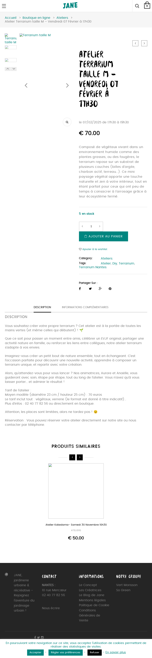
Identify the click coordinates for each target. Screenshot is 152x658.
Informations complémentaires (85, 307)
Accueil (10, 17)
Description (42, 307)
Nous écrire (51, 608)
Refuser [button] (94, 652)
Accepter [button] (35, 652)
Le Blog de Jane (91, 595)
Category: (86, 258)
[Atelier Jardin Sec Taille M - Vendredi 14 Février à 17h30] (144, 43)
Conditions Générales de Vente (89, 615)
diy (114, 263)
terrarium (126, 263)
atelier (106, 263)
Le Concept (88, 585)
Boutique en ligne (36, 17)
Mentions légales (92, 600)
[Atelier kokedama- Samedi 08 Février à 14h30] (135, 43)
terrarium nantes (92, 267)
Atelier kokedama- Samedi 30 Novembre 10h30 (76, 525)
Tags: (82, 263)
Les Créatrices (90, 590)
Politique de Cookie (94, 605)
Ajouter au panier (105, 236)
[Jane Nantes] (70, 7)
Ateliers (62, 17)
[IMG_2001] (11, 64)
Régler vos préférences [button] (65, 652)
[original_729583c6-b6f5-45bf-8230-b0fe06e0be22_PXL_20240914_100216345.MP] (11, 51)
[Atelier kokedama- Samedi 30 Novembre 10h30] (76, 491)
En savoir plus (115, 652)
